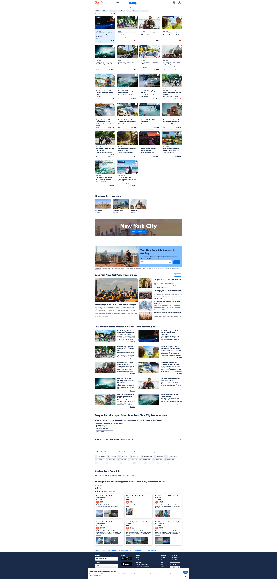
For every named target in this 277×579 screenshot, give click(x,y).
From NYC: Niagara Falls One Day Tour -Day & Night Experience (108, 496)
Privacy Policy (139, 562)
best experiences (131, 475)
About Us (163, 557)
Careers (162, 559)
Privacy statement (99, 269)
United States (103, 550)
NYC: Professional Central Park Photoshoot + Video (137, 496)
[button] (105, 29)
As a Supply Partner (174, 557)
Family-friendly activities (102, 428)
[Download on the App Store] (126, 564)
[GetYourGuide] (97, 3)
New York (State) (112, 550)
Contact (137, 557)
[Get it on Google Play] (126, 558)
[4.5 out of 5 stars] (99, 491)
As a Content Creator (174, 559)
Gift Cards (163, 566)
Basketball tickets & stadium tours (104, 430)
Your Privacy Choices (140, 564)
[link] (105, 29)
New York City (112, 475)
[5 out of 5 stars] (109, 499)
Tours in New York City (140, 550)
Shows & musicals (100, 431)
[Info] (114, 14)
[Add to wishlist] (113, 17)
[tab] (102, 452)
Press (162, 564)
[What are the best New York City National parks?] (180, 439)
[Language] (174, 2)
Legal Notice (138, 559)
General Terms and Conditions (142, 566)
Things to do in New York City (125, 550)
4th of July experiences (101, 425)
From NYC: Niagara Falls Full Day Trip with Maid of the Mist (167, 496)
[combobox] (115, 2)
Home (96, 550)
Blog (162, 562)
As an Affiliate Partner (175, 562)
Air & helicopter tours (101, 427)
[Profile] (180, 2)
